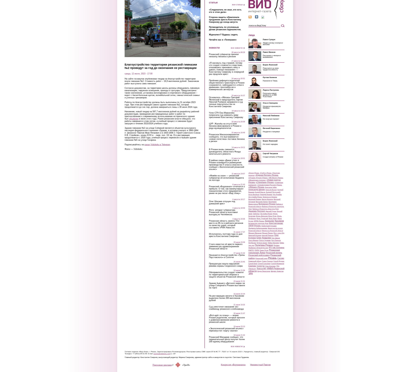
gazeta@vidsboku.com (162, 354)
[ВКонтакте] (256, 17)
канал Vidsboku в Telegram (157, 144)
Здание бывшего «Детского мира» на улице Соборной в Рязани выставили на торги (227, 285)
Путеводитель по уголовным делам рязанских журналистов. (225, 28)
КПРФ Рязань (259, 221)
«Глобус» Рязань (266, 173)
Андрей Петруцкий (273, 192)
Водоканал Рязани (267, 204)
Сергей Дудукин (278, 261)
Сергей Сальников (264, 263)
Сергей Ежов (252, 263)
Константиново (276, 223)
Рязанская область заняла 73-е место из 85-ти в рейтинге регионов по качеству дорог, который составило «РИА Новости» (226, 224)
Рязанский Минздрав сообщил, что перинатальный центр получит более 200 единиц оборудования (227, 339)
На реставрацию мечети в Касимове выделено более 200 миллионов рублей (226, 298)
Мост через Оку (279, 233)
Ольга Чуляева (265, 240)
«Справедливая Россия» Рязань (269, 185)
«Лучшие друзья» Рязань (258, 178)
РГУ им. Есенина (276, 248)
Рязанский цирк (261, 258)
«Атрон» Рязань (253, 173)
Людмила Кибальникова (257, 228)
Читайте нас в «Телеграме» (223, 40)
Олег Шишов (275, 238)
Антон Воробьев (253, 194)
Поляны (276, 245)
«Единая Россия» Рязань (266, 175)
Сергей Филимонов (277, 263)
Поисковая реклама (163, 365)
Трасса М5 (261, 268)
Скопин (252, 266)
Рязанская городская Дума (264, 251)
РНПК (257, 250)
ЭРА (250, 273)
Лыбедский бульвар (269, 226)
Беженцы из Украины (270, 197)
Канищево (269, 221)
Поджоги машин (262, 243)
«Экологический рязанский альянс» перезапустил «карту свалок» (226, 329)
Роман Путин (264, 250)
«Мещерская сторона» (257, 180)
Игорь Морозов (262, 216)
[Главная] (266, 19)
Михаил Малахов (255, 233)
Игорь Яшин (273, 218)
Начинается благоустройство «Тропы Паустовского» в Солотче (227, 256)
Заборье (256, 214)
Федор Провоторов (263, 271)
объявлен (133, 118)
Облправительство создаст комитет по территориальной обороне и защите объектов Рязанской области (226, 274)
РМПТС (251, 250)
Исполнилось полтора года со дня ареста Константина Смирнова (225, 235)
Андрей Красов (260, 192)
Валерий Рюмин (254, 199)
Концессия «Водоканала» (233, 365)
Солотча (261, 266)
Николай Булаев (254, 235)
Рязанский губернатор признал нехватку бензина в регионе (224, 55)
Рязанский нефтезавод (259, 255)
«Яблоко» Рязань (256, 187)
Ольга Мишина (253, 240)
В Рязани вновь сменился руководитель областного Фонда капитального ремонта (225, 151)
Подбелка (252, 243)
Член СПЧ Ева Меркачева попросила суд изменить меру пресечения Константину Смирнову (226, 115)
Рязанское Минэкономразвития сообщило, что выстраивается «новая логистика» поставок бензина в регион (227, 137)
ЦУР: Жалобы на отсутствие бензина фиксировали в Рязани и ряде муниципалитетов (225, 126)
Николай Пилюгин (268, 235)
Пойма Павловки (273, 243)
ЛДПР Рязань (254, 226)
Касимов (279, 220)
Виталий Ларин (262, 202)
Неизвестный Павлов (260, 365)
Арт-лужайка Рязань (255, 197)
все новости (237, 48)
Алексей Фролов (271, 190)
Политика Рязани (264, 245)
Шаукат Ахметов (277, 271)
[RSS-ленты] (250, 17)
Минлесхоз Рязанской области (272, 230)
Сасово (280, 258)
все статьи (237, 4)
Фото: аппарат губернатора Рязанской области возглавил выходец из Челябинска (223, 212)
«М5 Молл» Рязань (275, 178)
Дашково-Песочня (256, 211)
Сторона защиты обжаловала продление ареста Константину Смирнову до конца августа (225, 19)
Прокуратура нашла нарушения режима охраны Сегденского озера (226, 265)
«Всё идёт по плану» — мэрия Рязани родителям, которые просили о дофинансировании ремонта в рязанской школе (227, 318)
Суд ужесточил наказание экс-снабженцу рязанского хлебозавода (226, 308)
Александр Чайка (271, 187)
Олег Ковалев (263, 237)
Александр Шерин (256, 189)
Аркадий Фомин (266, 194)
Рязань (272, 258)
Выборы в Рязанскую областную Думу (266, 209)
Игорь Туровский (262, 218)
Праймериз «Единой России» (258, 248)
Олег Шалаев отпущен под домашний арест (222, 202)
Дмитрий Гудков (271, 211)
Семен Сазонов (267, 261)
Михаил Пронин (267, 233)
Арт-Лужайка (277, 194)
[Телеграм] (263, 17)
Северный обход (254, 261)
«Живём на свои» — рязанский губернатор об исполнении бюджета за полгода (226, 178)
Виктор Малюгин (267, 199)
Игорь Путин (272, 216)
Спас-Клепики (270, 266)
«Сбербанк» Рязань (265, 182)
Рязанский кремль (274, 253)
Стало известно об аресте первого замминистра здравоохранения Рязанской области (225, 246)
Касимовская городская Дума (258, 223)
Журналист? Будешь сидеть (223, 34)
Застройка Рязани (266, 214)
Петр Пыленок (276, 240)
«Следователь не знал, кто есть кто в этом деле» (225, 10)
